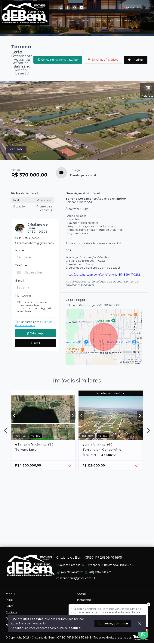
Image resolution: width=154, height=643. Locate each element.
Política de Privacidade (33, 323)
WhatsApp (37, 333)
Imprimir (137, 59)
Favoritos (131, 7)
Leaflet (137, 363)
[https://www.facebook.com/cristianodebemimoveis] (67, 7)
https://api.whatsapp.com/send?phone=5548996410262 (103, 274)
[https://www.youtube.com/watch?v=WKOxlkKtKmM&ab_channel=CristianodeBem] (74, 7)
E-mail (35, 343)
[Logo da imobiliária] (31, 565)
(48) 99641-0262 (72, 572)
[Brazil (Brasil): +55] (19, 272)
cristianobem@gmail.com (36, 243)
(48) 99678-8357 (99, 572)
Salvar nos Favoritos (104, 59)
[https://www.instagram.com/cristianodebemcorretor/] (60, 7)
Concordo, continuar (112, 623)
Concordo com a (33, 323)
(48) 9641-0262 (29, 238)
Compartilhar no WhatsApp (59, 59)
